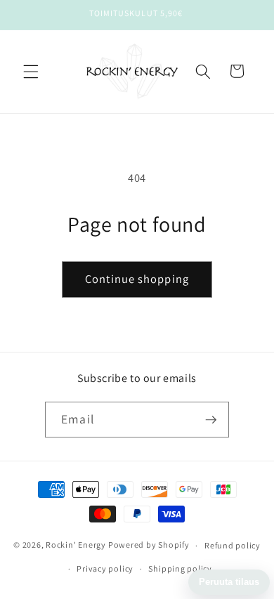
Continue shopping (137, 279)
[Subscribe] (211, 420)
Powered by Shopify (149, 545)
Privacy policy (105, 568)
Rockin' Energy (76, 545)
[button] (31, 71)
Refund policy (232, 545)
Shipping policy (180, 568)
